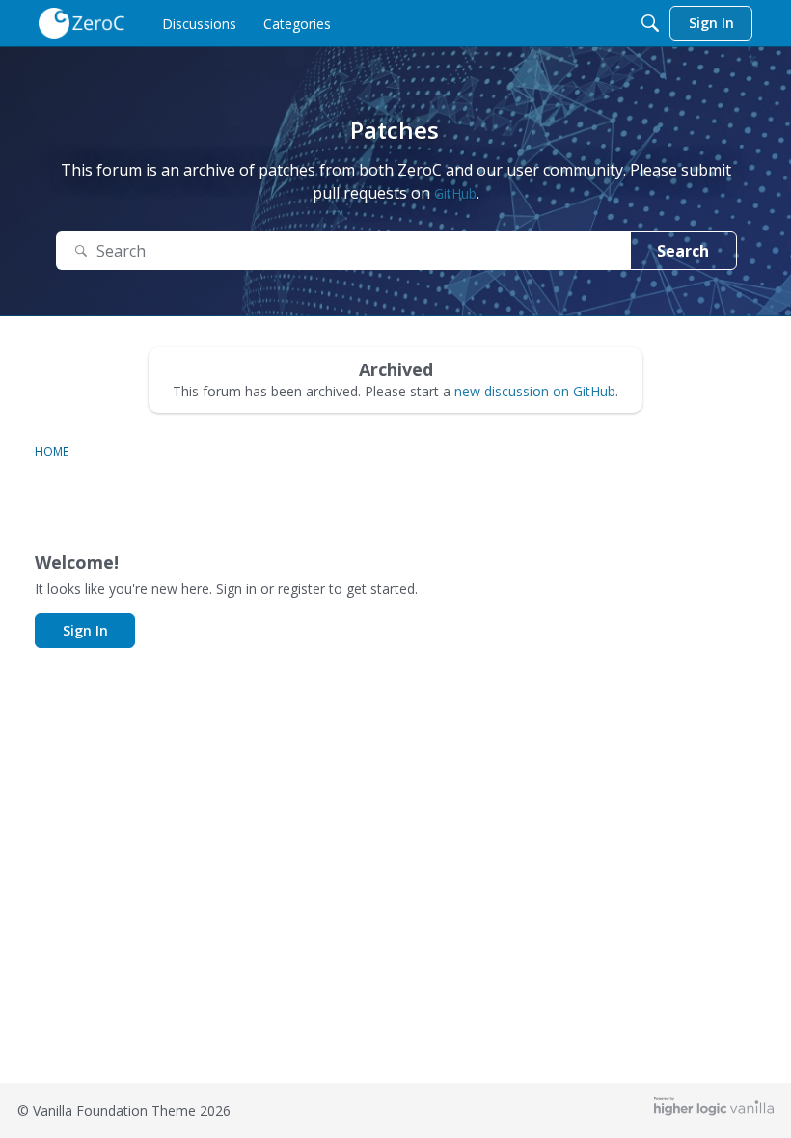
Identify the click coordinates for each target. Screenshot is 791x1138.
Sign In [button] (85, 630)
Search (683, 250)
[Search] (650, 23)
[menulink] (199, 23)
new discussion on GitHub (534, 391)
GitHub (455, 193)
